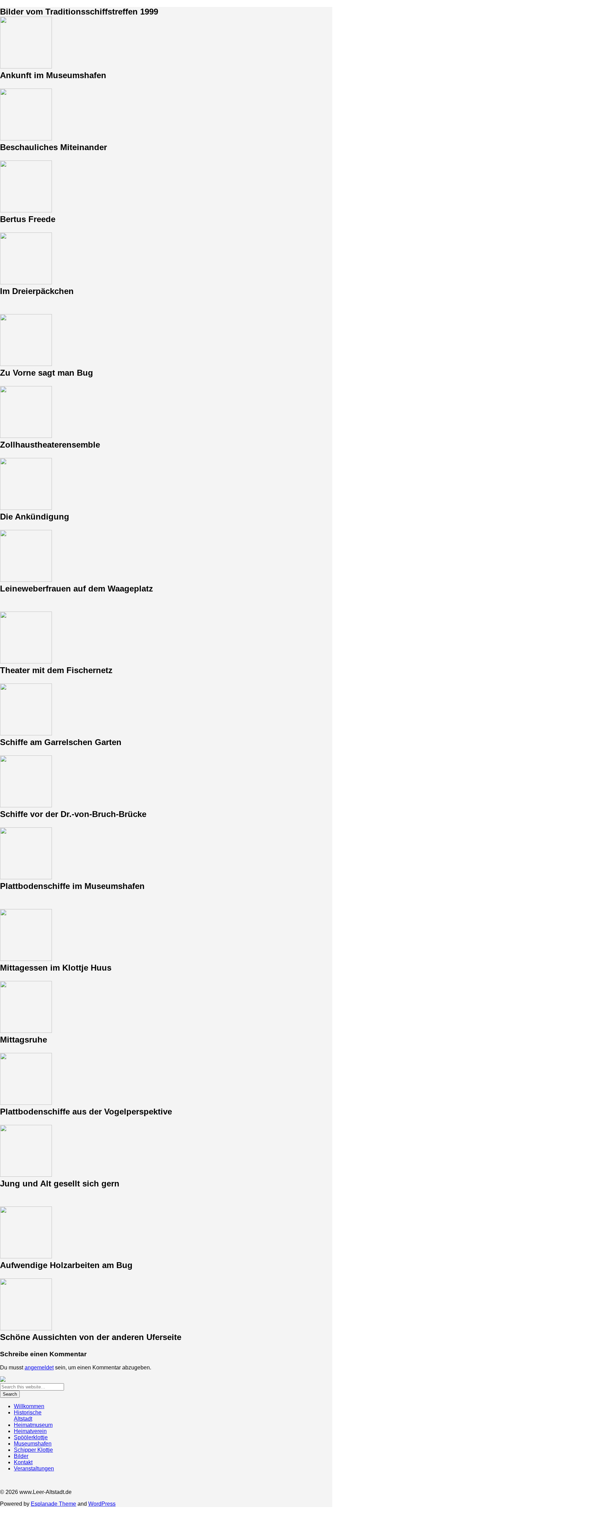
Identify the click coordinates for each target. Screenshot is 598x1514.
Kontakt (23, 1462)
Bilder (21, 1456)
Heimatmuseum (33, 1425)
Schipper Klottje (33, 1450)
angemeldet (39, 1367)
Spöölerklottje (31, 1437)
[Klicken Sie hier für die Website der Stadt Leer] (3, 1380)
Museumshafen (33, 1444)
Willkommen (29, 1406)
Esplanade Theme (53, 1504)
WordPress (102, 1504)
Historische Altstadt (28, 1416)
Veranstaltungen (34, 1468)
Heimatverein (30, 1431)
